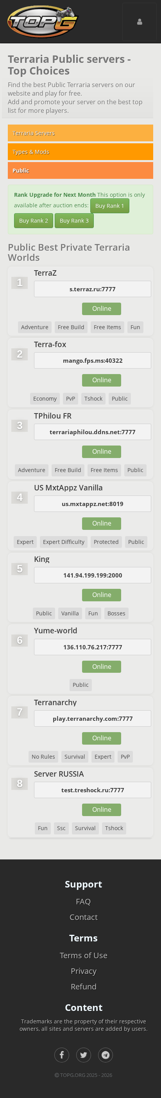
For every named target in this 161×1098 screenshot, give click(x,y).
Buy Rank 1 (109, 205)
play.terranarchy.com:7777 (93, 718)
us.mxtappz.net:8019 (92, 504)
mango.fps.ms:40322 (93, 360)
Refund (84, 986)
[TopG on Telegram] (105, 1055)
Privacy (84, 971)
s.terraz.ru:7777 (93, 289)
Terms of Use (83, 955)
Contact (84, 917)
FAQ (83, 901)
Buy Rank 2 (33, 220)
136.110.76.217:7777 (92, 647)
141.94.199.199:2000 (92, 575)
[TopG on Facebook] (62, 1055)
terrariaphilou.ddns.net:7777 (93, 432)
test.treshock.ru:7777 (92, 790)
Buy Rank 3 (74, 220)
